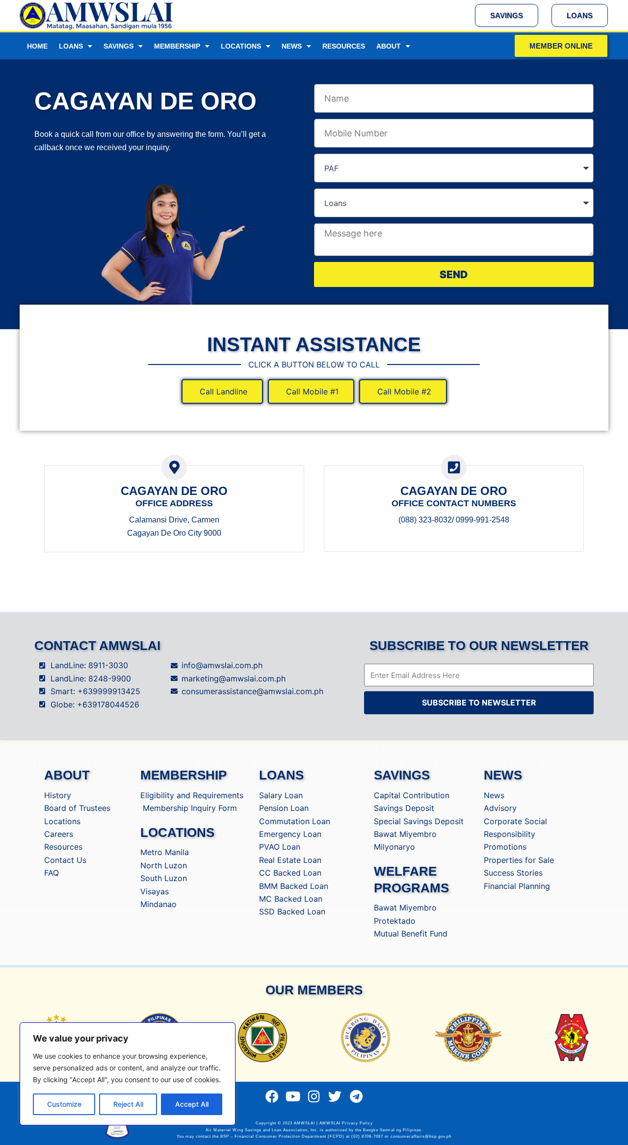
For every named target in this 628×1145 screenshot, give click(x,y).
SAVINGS (402, 775)
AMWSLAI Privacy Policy (346, 1123)
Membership (177, 46)
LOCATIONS (177, 832)
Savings (118, 46)
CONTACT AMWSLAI (97, 645)
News (292, 46)
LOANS (281, 775)
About (388, 46)
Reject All (128, 1104)
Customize (64, 1104)
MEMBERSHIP (183, 775)
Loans (71, 46)
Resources (343, 46)
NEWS (503, 775)
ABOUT (67, 775)
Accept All (192, 1104)
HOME (37, 46)
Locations (241, 46)
